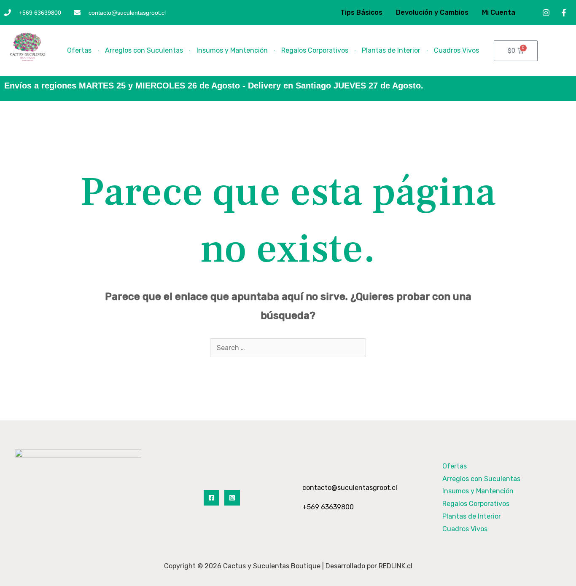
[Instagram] (232, 498)
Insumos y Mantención (232, 50)
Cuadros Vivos (456, 50)
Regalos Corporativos (314, 50)
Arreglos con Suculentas (144, 50)
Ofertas (79, 50)
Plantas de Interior (391, 50)
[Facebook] (211, 498)
